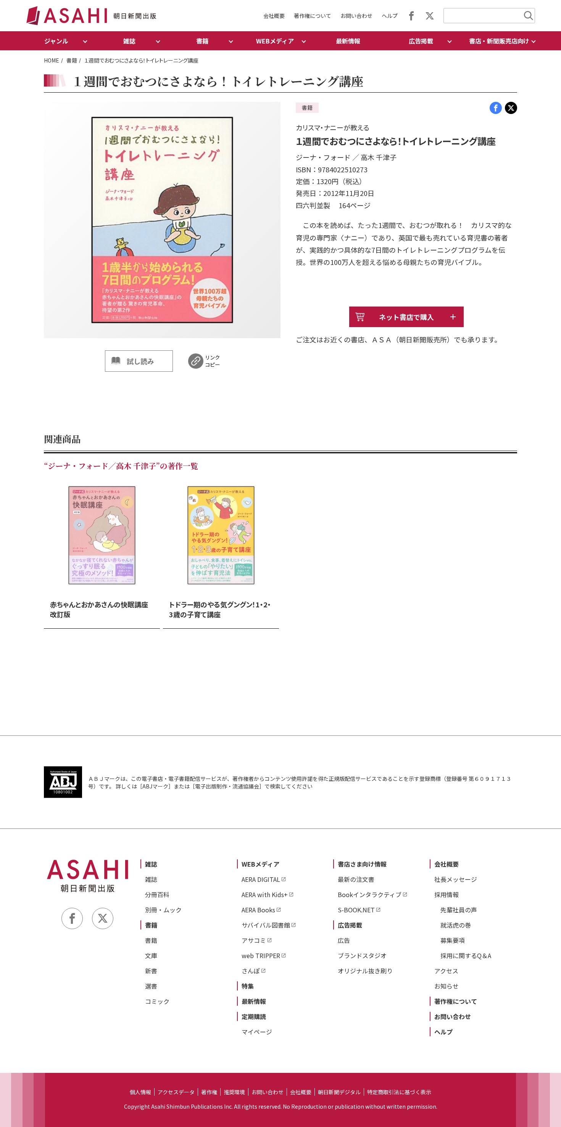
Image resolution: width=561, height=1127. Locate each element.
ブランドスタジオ (362, 955)
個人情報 (140, 1092)
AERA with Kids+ (265, 894)
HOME (51, 60)
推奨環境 (234, 1092)
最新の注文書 (356, 879)
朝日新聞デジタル (339, 1092)
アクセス (446, 970)
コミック (157, 1001)
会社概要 (274, 15)
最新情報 (348, 40)
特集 (248, 986)
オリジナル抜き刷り (365, 970)
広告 (344, 940)
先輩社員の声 (458, 909)
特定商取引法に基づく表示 (399, 1092)
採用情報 (446, 894)
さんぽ (251, 970)
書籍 (71, 60)
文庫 (151, 955)
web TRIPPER (261, 955)
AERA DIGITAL (261, 879)
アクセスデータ (176, 1092)
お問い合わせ (356, 15)
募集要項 (452, 940)
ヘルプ (390, 15)
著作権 (209, 1092)
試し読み (140, 361)
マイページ (257, 1031)
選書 (151, 986)
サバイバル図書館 (266, 925)
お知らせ (446, 986)
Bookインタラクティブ (369, 894)
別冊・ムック (163, 909)
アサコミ (254, 940)
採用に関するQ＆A (465, 955)
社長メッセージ (455, 879)
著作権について (312, 15)
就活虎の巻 (455, 925)
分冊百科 (157, 894)
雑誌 (151, 864)
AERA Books (258, 909)
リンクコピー (212, 361)
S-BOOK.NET (356, 909)
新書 (151, 970)
